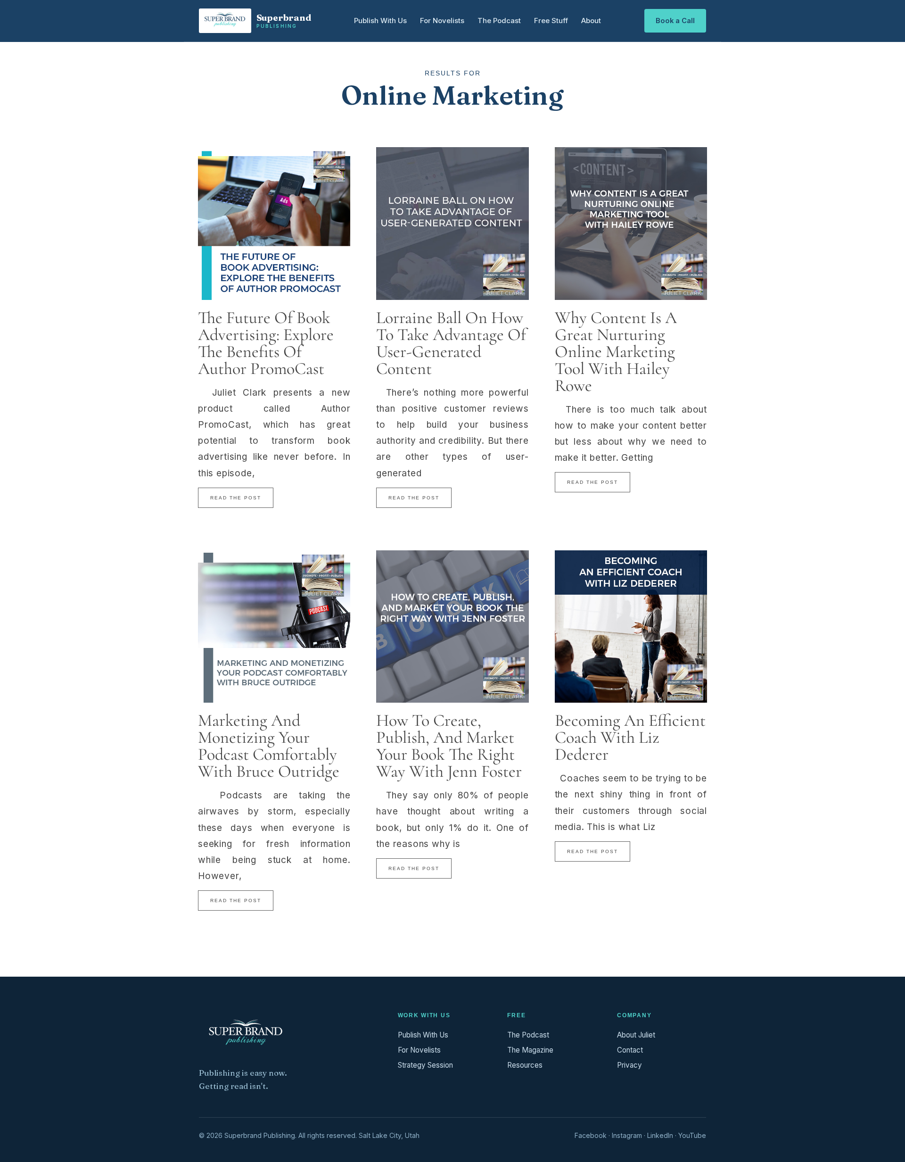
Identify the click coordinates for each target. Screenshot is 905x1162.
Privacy (629, 1065)
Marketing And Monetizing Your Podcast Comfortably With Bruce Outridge (268, 745)
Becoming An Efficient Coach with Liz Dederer (630, 737)
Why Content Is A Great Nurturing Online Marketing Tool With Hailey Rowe (616, 351)
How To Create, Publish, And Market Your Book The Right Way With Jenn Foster (449, 745)
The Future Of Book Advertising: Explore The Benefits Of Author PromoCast (266, 343)
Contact (630, 1050)
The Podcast (499, 20)
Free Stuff (551, 20)
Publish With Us (380, 20)
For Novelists (442, 20)
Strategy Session (425, 1065)
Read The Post (235, 497)
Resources (525, 1065)
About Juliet (636, 1034)
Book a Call (675, 21)
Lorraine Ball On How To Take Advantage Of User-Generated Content (451, 343)
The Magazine (530, 1050)
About (591, 20)
